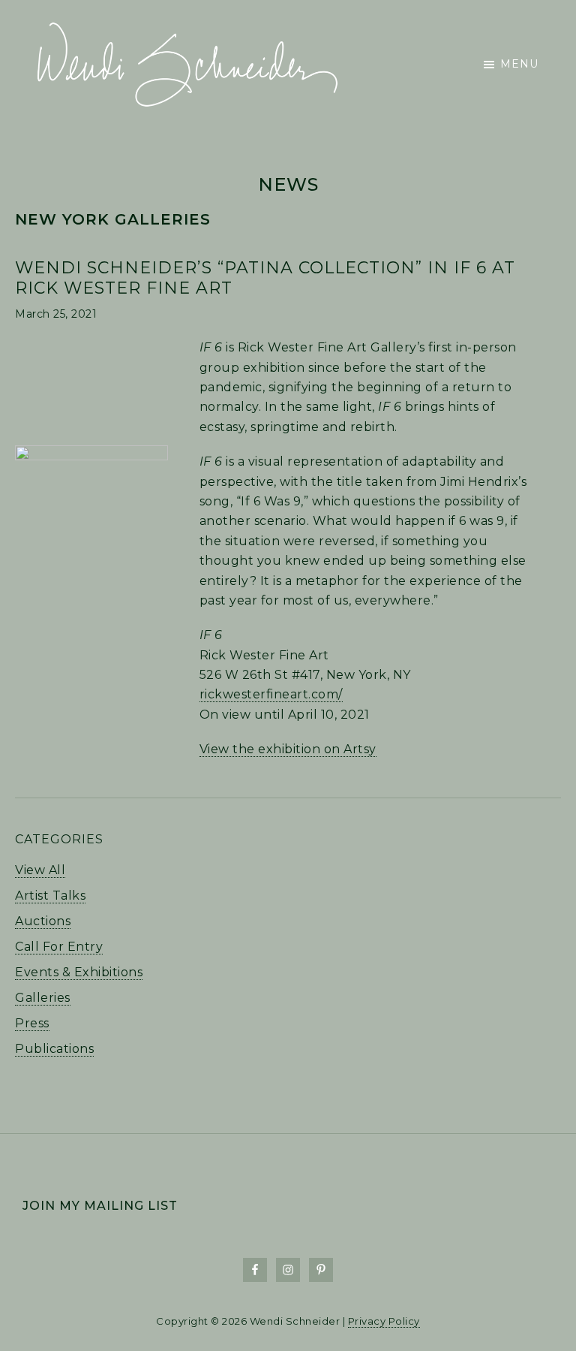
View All (40, 870)
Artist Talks (50, 895)
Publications (54, 1049)
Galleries (42, 998)
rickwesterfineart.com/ (271, 694)
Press (32, 1023)
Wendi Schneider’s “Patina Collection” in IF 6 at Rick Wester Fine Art (265, 277)
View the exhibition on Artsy (288, 749)
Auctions (42, 921)
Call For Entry (59, 946)
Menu (519, 64)
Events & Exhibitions (78, 972)
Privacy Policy (384, 1321)
